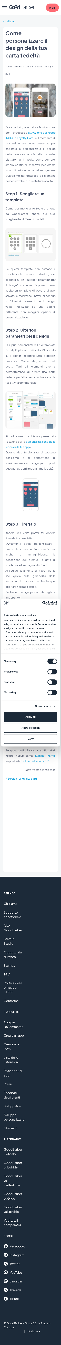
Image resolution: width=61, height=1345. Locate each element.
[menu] (4, 7)
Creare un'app (14, 1035)
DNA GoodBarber (13, 928)
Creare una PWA (11, 1046)
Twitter (14, 1264)
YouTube (16, 1272)
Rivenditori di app (13, 1073)
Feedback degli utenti (12, 1095)
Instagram (17, 1255)
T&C (7, 974)
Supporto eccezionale (12, 914)
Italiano (33, 1331)
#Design (11, 778)
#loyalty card (28, 778)
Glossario (10, 1128)
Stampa (9, 965)
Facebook (17, 1246)
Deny (30, 738)
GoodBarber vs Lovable (13, 1209)
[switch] (52, 671)
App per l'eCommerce (13, 1024)
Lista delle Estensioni (11, 1059)
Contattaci (11, 1001)
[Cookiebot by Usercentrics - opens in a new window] (43, 603)
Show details (42, 706)
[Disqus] (30, 827)
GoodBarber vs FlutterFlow (13, 1180)
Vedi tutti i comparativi (12, 1222)
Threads (15, 1290)
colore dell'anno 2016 (35, 761)
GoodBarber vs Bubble (13, 1165)
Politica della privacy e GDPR (13, 987)
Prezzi (8, 1084)
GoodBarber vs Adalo (13, 1151)
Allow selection (31, 727)
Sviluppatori (12, 1106)
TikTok (14, 1299)
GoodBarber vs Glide (13, 1196)
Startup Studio (9, 941)
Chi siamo (11, 904)
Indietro (10, 21)
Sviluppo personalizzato (14, 1117)
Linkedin (16, 1281)
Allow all (30, 716)
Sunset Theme (45, 755)
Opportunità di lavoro (13, 954)
